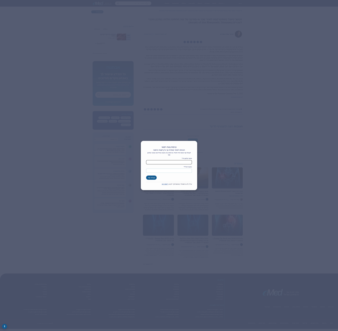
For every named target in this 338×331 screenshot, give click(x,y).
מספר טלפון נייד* (187, 158)
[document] (169, 165)
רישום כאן (165, 184)
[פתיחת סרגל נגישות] (4, 326)
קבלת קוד (151, 178)
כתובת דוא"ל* (188, 167)
